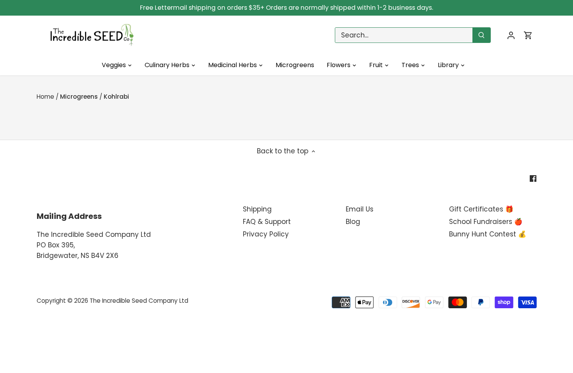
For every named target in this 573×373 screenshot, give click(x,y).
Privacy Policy (266, 234)
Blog (353, 221)
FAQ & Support (267, 221)
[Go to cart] (528, 35)
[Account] (511, 35)
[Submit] (481, 35)
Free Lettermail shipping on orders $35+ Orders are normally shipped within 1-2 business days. (286, 7)
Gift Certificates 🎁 (481, 209)
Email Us (359, 209)
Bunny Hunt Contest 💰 (487, 234)
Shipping (257, 209)
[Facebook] (533, 178)
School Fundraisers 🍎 (485, 221)
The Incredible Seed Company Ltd (139, 301)
